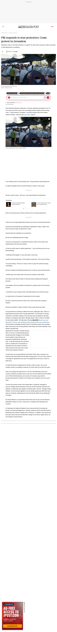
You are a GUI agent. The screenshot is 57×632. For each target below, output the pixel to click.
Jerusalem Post (4, 32)
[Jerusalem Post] (28, 27)
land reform (27, 114)
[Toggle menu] (3, 26)
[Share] (2, 51)
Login (52, 26)
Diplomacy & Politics (13, 32)
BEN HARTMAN (18, 102)
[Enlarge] (46, 119)
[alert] (12, 616)
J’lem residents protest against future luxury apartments (33, 322)
